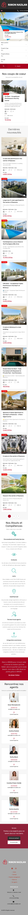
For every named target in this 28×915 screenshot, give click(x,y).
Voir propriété (14, 152)
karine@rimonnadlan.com (14, 813)
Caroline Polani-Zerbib (14, 783)
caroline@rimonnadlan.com (14, 787)
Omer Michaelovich (14, 705)
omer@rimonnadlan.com (14, 709)
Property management (14, 877)
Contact (14, 874)
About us (14, 879)
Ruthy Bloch (14, 757)
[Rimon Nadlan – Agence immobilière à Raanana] (14, 7)
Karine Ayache (14, 809)
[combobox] (14, 45)
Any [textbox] (2, 44)
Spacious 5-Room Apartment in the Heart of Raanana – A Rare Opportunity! (13, 414)
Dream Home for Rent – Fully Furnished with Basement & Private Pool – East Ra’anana (12, 371)
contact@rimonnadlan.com (14, 903)
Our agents (14, 882)
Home (14, 872)
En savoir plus (14, 842)
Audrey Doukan (14, 731)
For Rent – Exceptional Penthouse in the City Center (12, 98)
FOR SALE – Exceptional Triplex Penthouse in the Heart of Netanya (13, 285)
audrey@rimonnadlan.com (14, 735)
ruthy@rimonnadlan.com (14, 761)
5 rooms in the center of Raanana (14, 456)
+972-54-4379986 (24, 10)
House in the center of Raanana (13, 496)
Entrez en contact (14, 838)
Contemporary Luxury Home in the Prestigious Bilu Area (14, 33)
